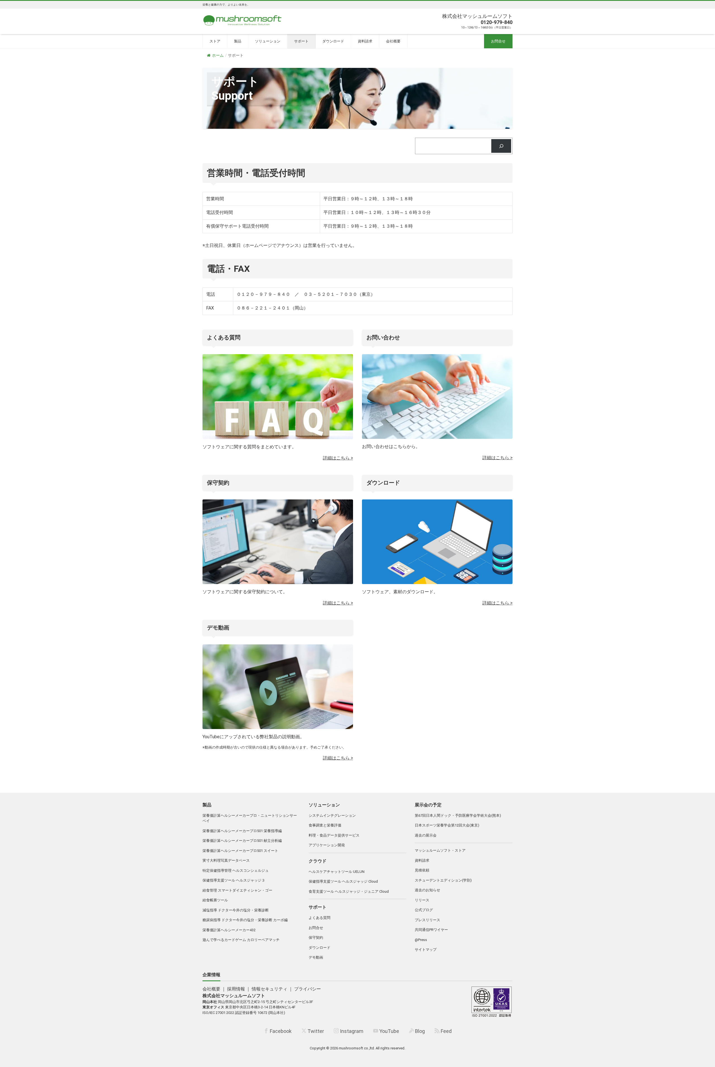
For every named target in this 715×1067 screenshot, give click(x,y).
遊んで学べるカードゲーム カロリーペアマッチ (241, 940)
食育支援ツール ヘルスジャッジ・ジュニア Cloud (349, 891)
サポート (301, 41)
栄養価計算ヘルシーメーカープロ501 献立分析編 (242, 841)
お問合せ (498, 41)
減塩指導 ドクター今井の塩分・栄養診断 (235, 910)
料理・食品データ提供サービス (334, 835)
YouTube (388, 1031)
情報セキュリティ (269, 989)
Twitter (315, 1031)
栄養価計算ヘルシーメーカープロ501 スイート (240, 851)
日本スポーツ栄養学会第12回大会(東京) (447, 825)
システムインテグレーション (332, 815)
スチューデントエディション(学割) (443, 880)
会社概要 (393, 41)
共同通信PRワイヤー (431, 930)
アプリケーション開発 (327, 845)
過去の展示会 (426, 835)
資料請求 (365, 41)
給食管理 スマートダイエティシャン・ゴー (237, 890)
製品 (237, 41)
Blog (419, 1031)
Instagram (351, 1031)
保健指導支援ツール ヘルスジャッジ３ (233, 880)
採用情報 (236, 989)
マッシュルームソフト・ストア (440, 850)
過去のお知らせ (427, 890)
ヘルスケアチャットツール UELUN (336, 872)
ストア (214, 41)
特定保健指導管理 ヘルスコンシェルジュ (235, 870)
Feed (446, 1031)
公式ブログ (424, 910)
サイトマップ (426, 949)
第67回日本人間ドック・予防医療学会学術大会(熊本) (458, 815)
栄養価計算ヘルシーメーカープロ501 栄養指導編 (242, 831)
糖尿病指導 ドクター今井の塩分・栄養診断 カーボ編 (245, 920)
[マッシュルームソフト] (242, 19)
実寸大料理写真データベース (226, 860)
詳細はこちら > (338, 458)
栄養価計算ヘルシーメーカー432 (229, 930)
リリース (422, 900)
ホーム (218, 55)
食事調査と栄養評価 (325, 825)
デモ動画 (316, 957)
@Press (421, 940)
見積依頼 (422, 870)
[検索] (501, 146)
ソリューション (267, 41)
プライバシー (307, 989)
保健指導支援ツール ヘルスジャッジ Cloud (343, 881)
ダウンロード (333, 41)
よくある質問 (319, 918)
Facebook (280, 1031)
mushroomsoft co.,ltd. (357, 1048)
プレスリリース (427, 920)
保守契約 (316, 937)
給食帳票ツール (215, 900)
